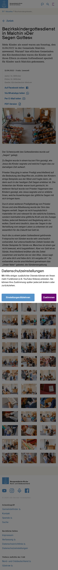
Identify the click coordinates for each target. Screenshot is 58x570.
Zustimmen (49, 297)
